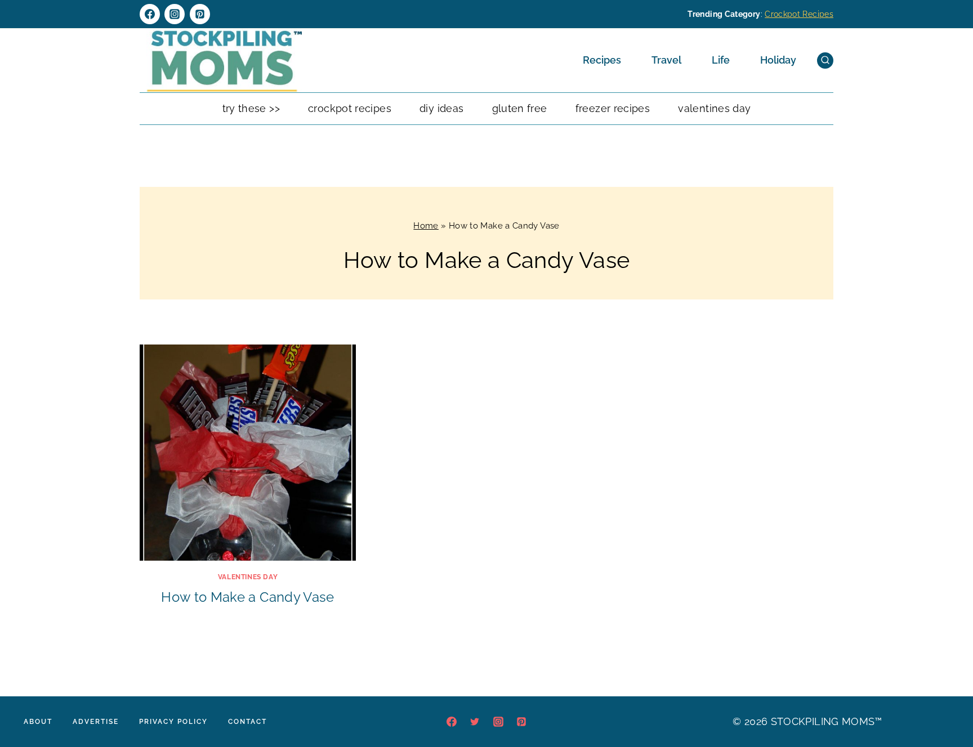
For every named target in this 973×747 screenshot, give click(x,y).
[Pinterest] (200, 14)
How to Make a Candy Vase (247, 597)
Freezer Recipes (612, 108)
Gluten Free (519, 108)
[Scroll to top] (947, 704)
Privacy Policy (173, 722)
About (38, 722)
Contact (247, 722)
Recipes (602, 60)
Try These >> (251, 108)
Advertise (96, 722)
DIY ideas (441, 108)
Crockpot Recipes (799, 14)
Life (721, 60)
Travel (666, 60)
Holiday (778, 60)
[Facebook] (150, 14)
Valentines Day (714, 108)
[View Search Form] (825, 60)
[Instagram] (174, 14)
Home (425, 226)
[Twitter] (475, 722)
